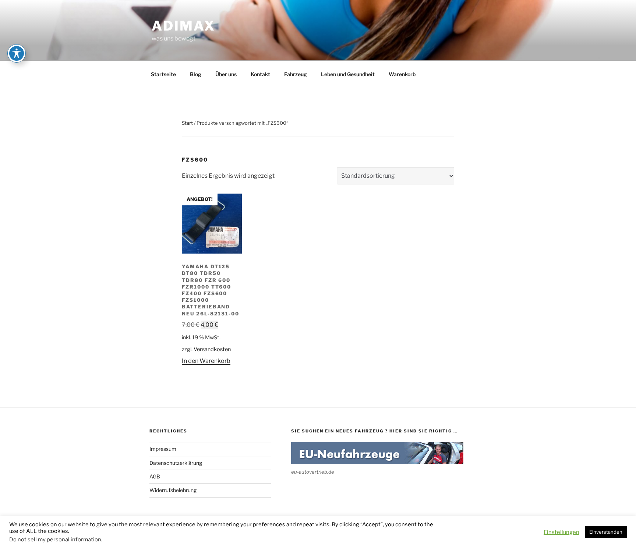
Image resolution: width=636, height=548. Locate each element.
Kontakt (260, 74)
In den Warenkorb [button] (206, 360)
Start (187, 123)
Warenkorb (402, 74)
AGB (154, 476)
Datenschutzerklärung (175, 463)
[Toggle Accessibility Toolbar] (16, 53)
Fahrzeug (295, 74)
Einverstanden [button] (605, 532)
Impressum (162, 449)
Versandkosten (212, 349)
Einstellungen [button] (561, 532)
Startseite (163, 74)
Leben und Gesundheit (348, 74)
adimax (183, 26)
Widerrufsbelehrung (173, 490)
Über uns (226, 74)
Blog (195, 74)
